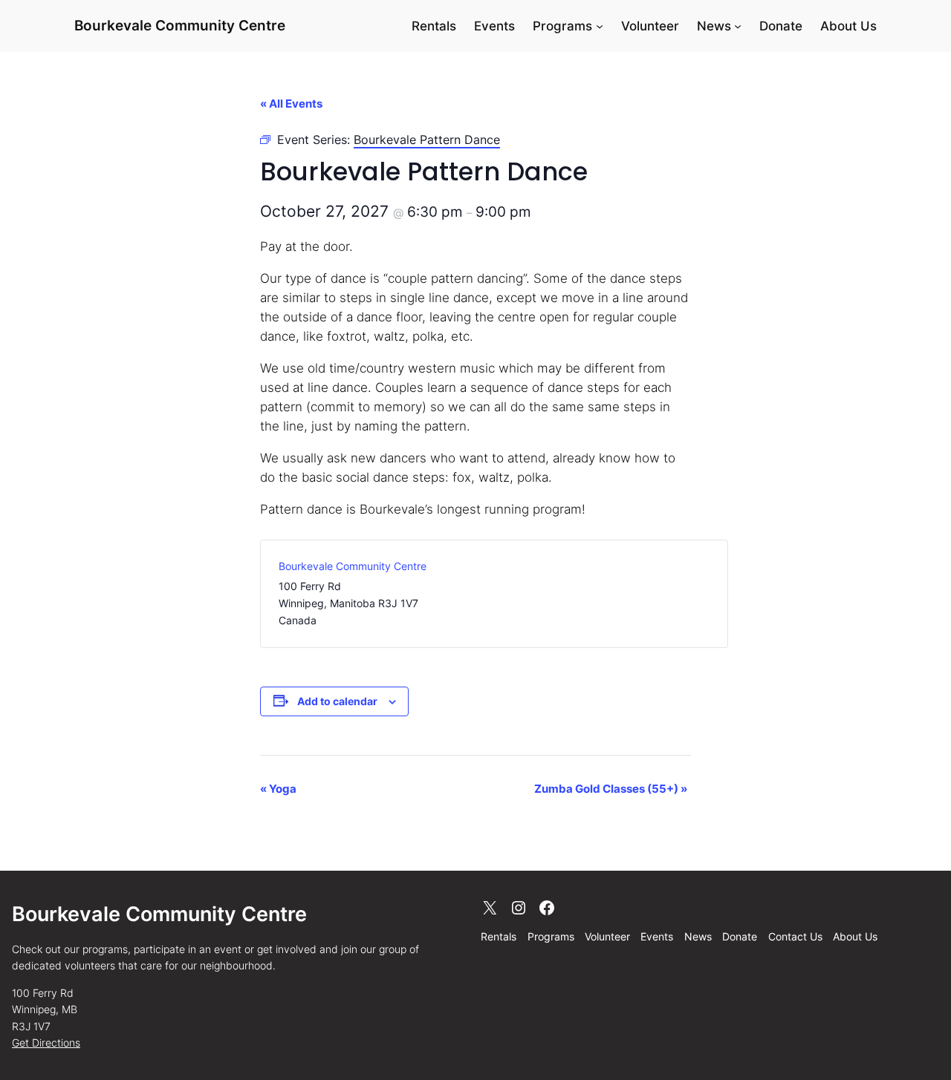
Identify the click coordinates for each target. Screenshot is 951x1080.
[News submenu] (737, 26)
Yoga (278, 789)
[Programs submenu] (599, 26)
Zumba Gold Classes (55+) (610, 789)
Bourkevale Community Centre (179, 25)
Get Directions (46, 1042)
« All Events (291, 103)
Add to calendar (337, 701)
